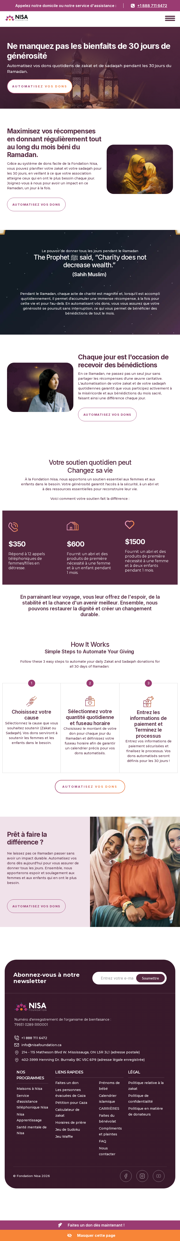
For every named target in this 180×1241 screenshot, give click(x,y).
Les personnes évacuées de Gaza (70, 1093)
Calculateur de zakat (67, 1113)
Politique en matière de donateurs (145, 1111)
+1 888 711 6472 (152, 5)
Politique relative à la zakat (146, 1086)
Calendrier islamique (107, 1099)
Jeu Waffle (64, 1136)
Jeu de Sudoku (67, 1129)
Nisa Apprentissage (29, 1117)
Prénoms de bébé (109, 1086)
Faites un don (67, 1083)
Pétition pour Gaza (71, 1103)
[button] (170, 18)
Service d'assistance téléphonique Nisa (32, 1101)
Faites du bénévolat (107, 1118)
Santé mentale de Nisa (32, 1130)
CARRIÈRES (109, 1108)
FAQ (102, 1141)
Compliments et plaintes (110, 1131)
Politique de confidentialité (140, 1099)
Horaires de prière (70, 1122)
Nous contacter (107, 1151)
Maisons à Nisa (29, 1089)
